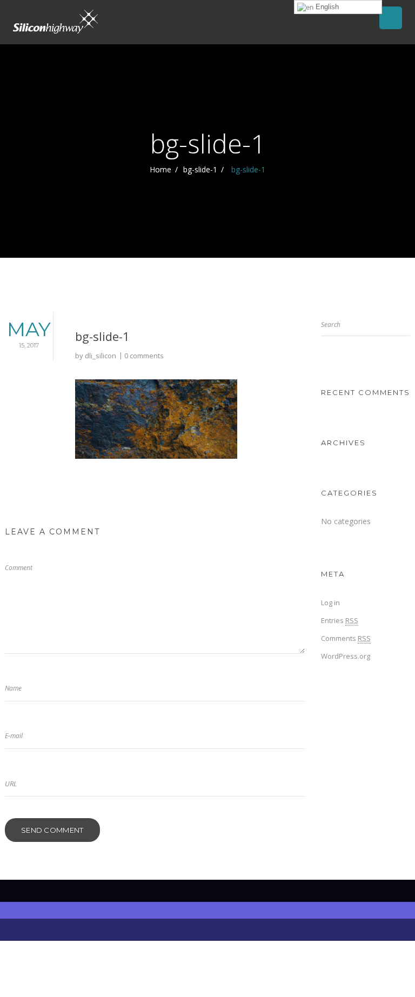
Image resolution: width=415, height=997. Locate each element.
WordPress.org (345, 656)
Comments (346, 638)
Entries (339, 620)
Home (160, 169)
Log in (330, 602)
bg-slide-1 (200, 169)
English (326, 7)
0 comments (144, 355)
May (29, 333)
